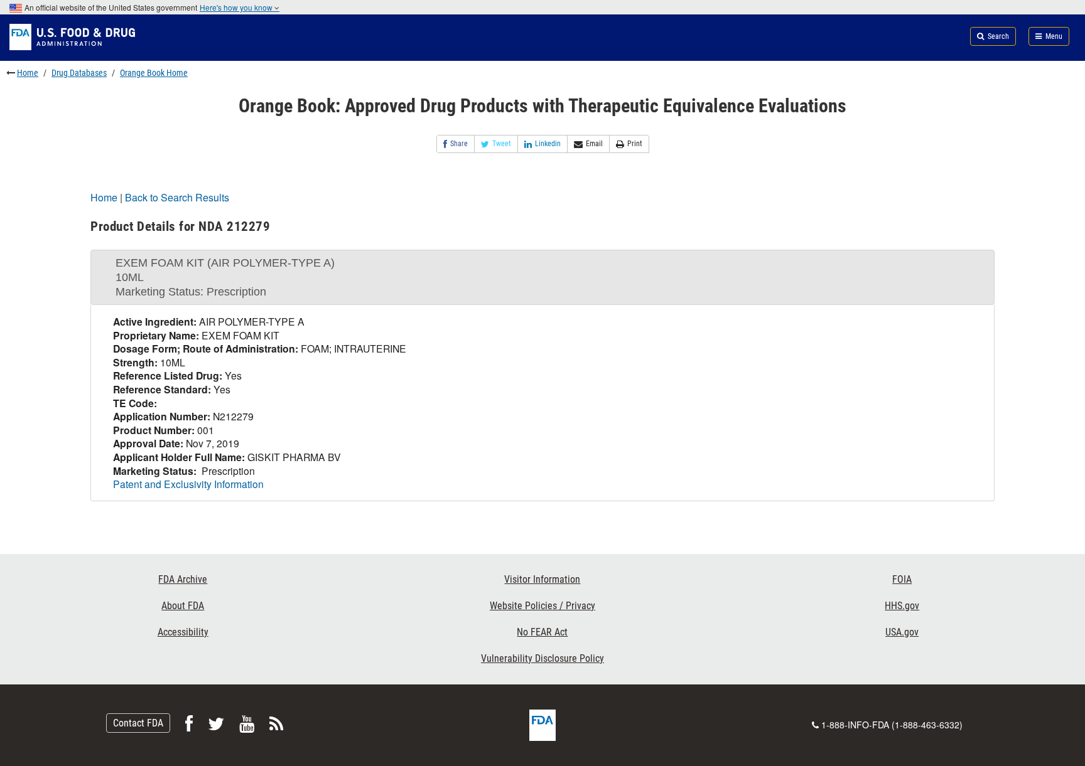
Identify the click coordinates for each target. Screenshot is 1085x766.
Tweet (501, 143)
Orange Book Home (154, 73)
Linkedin (548, 143)
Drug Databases (79, 73)
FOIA (902, 579)
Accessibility (183, 632)
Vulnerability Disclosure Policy (542, 658)
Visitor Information (542, 579)
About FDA (182, 606)
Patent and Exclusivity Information (188, 484)
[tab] (542, 277)
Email (594, 143)
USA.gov (902, 632)
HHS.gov (902, 606)
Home (27, 73)
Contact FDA (138, 723)
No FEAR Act (542, 632)
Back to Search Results (177, 197)
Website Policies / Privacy (542, 606)
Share (459, 143)
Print (634, 143)
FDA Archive (182, 579)
